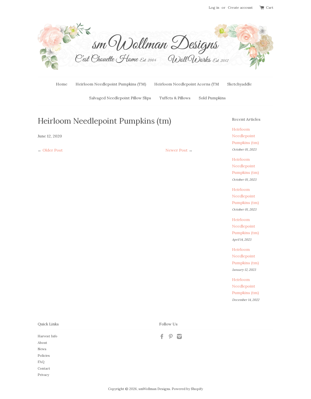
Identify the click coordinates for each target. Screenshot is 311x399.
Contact (44, 368)
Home (61, 84)
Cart (269, 7)
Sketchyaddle (239, 84)
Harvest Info (47, 336)
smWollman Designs (154, 389)
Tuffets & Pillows (174, 97)
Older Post (53, 150)
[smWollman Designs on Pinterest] (170, 337)
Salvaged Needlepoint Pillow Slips (120, 97)
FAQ (41, 362)
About (42, 342)
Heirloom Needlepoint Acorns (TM (186, 84)
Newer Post (176, 150)
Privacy (43, 375)
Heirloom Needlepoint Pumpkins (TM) (111, 84)
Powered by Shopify (187, 389)
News (42, 349)
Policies (44, 355)
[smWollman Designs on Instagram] (179, 337)
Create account (240, 7)
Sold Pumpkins (212, 97)
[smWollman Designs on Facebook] (161, 337)
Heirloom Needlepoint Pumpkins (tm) (245, 136)
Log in (214, 7)
